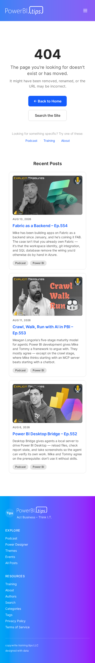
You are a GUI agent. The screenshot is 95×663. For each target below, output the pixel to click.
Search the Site (47, 115)
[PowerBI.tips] (24, 10)
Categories (13, 608)
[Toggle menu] (85, 10)
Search (10, 602)
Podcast (31, 140)
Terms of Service (17, 627)
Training (49, 140)
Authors (10, 596)
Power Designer (16, 544)
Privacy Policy (15, 621)
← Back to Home (47, 101)
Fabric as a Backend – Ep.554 (40, 225)
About (65, 140)
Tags (8, 615)
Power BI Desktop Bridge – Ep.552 (45, 434)
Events (10, 557)
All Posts (11, 563)
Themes (11, 550)
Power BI (38, 263)
